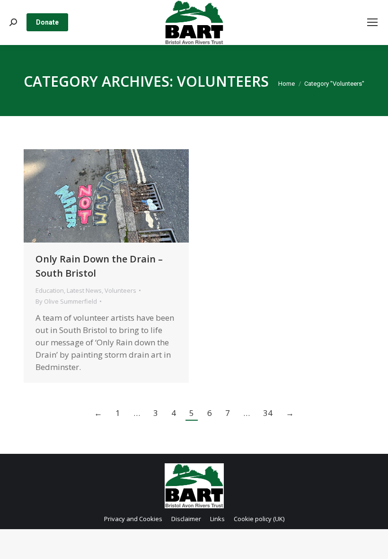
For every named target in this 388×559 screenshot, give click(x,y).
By (66, 301)
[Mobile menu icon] (372, 22)
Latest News (84, 290)
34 (268, 412)
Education (49, 290)
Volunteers (120, 290)
